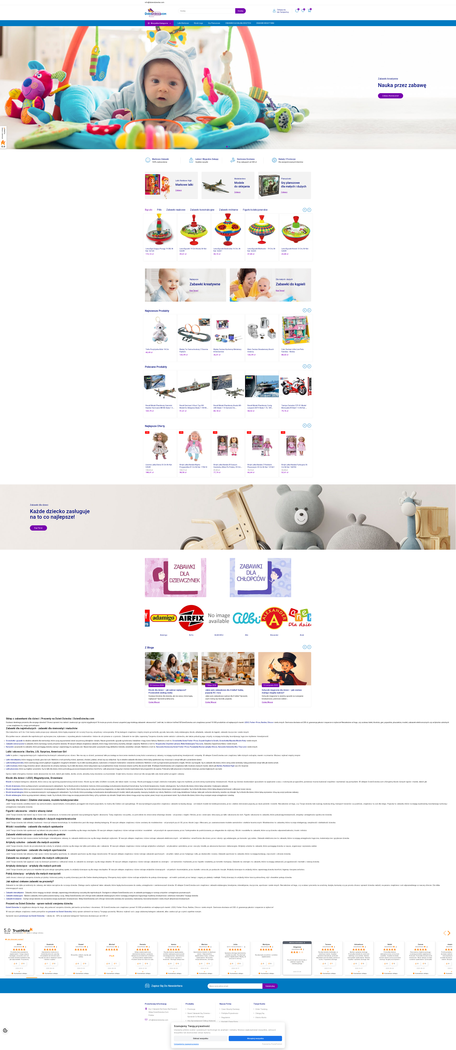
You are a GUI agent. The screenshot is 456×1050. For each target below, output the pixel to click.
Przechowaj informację (156, 1004)
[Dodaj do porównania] (176, 222)
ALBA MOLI (158, 635)
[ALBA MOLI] (159, 618)
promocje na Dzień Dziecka (32, 916)
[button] (445, 933)
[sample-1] (228, 87)
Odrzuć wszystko (200, 1038)
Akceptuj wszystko (255, 1038)
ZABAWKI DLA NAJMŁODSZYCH (238, 23)
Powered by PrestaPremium (272, 1044)
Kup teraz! (194, 291)
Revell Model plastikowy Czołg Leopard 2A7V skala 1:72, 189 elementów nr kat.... (259, 408)
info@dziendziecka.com (158, 1020)
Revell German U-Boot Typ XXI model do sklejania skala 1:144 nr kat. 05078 (193, 408)
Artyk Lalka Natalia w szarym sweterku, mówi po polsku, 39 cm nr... (227, 467)
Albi (186, 635)
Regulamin (225, 1017)
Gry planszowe (214, 23)
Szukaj (240, 11)
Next (452, 84)
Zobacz (178, 190)
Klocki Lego (198, 23)
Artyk (297, 635)
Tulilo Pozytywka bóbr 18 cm (157, 349)
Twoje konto (259, 1004)
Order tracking (261, 1009)
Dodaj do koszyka (176, 232)
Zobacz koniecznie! (390, 96)
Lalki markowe (183, 23)
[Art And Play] (269, 618)
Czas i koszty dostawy (230, 1009)
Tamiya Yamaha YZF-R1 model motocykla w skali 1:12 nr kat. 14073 (293, 408)
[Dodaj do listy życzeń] (176, 217)
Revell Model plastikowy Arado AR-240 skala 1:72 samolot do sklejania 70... (228, 408)
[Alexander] (214, 618)
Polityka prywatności (229, 1013)
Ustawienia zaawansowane (186, 1044)
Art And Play (269, 635)
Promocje (191, 1009)
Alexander (214, 635)
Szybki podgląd (176, 227)
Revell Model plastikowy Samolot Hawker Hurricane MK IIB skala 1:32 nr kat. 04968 (160, 408)
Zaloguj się (259, 1013)
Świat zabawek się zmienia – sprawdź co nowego (199, 1015)
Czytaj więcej (154, 702)
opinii (33, 933)
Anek (242, 635)
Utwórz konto (260, 1017)
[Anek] (242, 618)
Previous (3, 84)
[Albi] (186, 618)
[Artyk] (297, 618)
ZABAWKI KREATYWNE (265, 23)
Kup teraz (38, 528)
